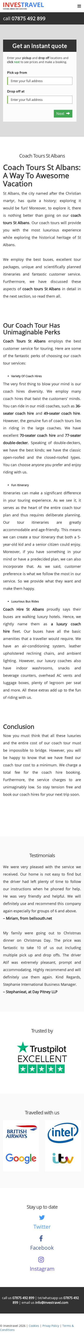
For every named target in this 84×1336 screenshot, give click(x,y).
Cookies (34, 1326)
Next (61, 113)
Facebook (42, 1247)
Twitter (42, 1226)
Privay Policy (50, 1326)
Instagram (42, 1268)
